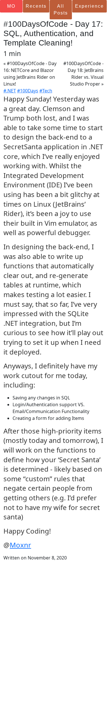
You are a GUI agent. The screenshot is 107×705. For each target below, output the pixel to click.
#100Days (27, 91)
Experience (89, 6)
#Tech (45, 91)
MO (11, 6)
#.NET (9, 91)
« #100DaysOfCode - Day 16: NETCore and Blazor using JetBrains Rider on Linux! (29, 73)
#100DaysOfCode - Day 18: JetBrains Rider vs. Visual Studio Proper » (83, 73)
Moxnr (20, 545)
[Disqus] (53, 632)
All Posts (61, 9)
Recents (36, 6)
